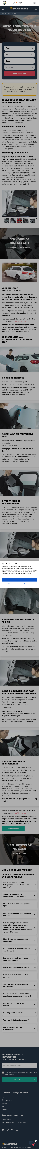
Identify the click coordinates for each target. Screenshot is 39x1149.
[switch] (34, 3)
